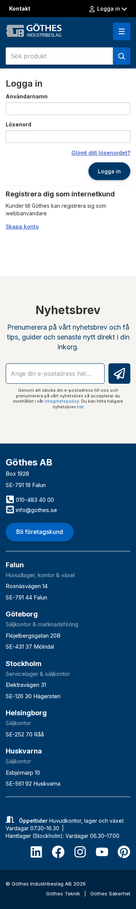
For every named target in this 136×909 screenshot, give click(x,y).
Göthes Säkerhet (110, 893)
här (80, 406)
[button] (121, 31)
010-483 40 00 (34, 499)
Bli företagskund (39, 531)
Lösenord (18, 124)
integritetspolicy (62, 401)
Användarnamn (27, 96)
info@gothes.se (35, 510)
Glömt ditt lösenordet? (100, 152)
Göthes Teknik (64, 893)
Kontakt (19, 8)
